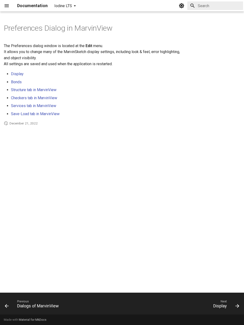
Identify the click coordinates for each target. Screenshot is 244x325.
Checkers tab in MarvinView (34, 98)
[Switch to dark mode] (181, 5)
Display (17, 74)
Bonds (16, 82)
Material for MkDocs (32, 319)
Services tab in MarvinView (33, 105)
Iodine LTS (63, 6)
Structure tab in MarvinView (33, 90)
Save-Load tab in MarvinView (35, 114)
